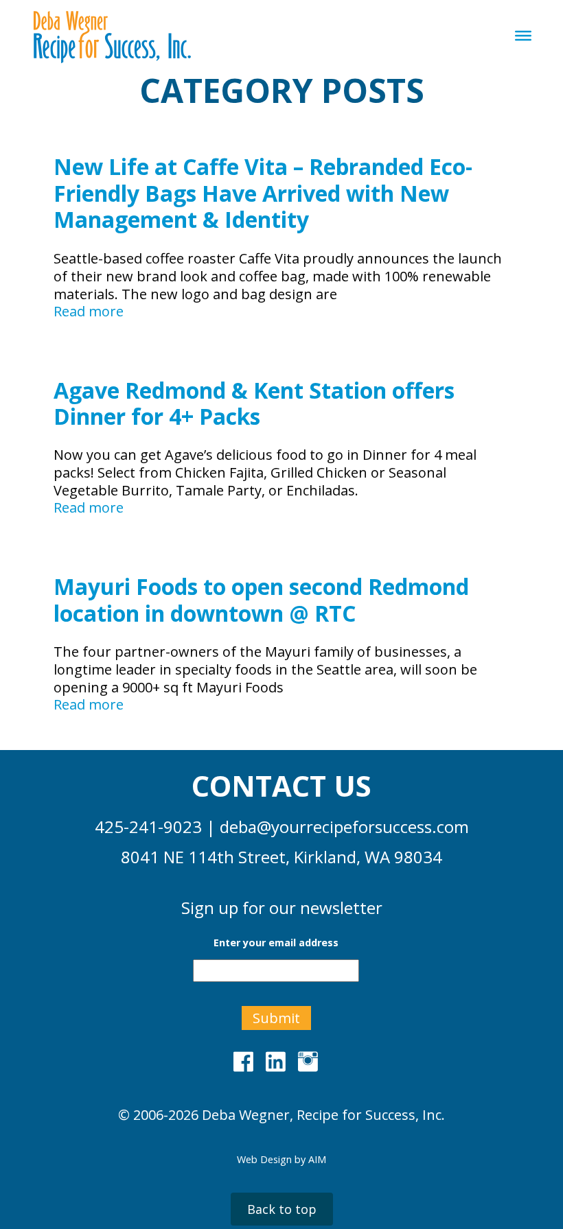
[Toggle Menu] (523, 35)
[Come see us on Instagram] (312, 1061)
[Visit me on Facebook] (247, 1061)
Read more (89, 311)
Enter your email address (276, 943)
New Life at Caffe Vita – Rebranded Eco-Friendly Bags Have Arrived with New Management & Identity (263, 193)
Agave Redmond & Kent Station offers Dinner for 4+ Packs (254, 403)
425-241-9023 (148, 826)
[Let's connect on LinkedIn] (280, 1061)
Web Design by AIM (281, 1159)
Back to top (282, 1209)
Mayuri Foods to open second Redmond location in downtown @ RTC (261, 599)
